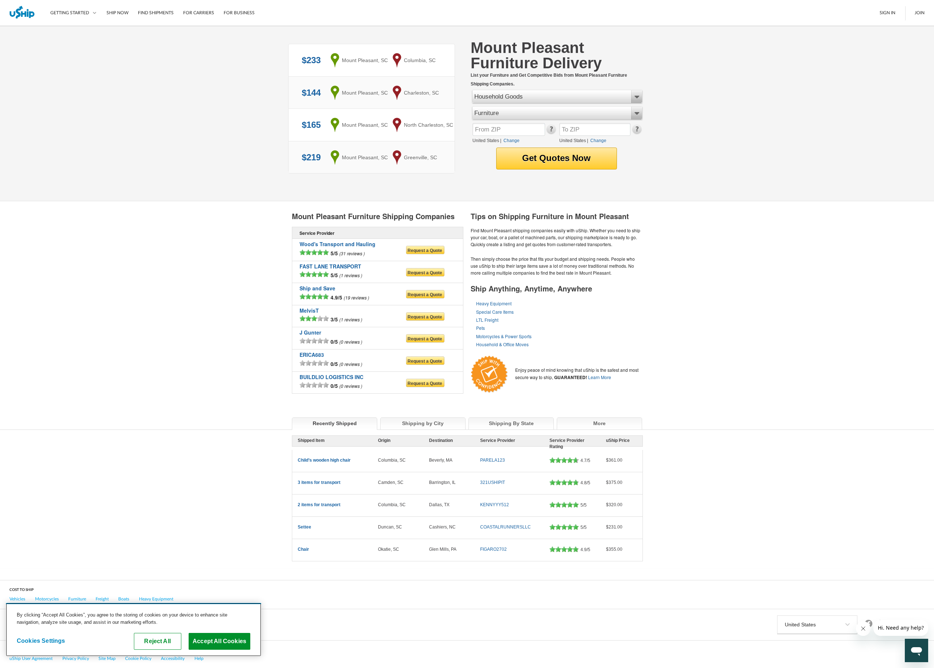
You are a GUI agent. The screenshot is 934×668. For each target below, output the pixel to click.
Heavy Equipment (494, 303)
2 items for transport (319, 504)
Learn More (599, 377)
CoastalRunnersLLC (505, 527)
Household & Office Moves (502, 344)
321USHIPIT (492, 482)
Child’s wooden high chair (324, 460)
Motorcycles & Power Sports (504, 336)
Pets (480, 328)
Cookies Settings (41, 640)
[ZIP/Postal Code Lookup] (550, 132)
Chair (303, 549)
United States (485, 140)
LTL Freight (487, 320)
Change (511, 140)
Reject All (157, 641)
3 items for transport (319, 482)
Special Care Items (495, 312)
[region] (133, 629)
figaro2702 (493, 549)
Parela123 (492, 460)
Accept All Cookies (219, 641)
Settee (304, 527)
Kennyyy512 (494, 504)
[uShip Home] (22, 13)
